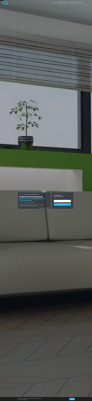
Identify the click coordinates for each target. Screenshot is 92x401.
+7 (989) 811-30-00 (46, 207)
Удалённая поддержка (63, 2)
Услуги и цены (54, 2)
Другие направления (73, 2)
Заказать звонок (62, 204)
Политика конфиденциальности (22, 399)
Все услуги (21, 194)
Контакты (81, 2)
